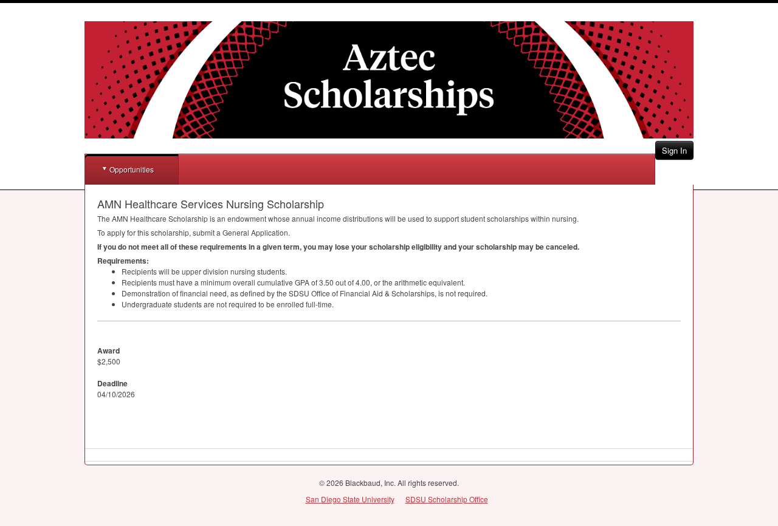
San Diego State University (350, 499)
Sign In (674, 150)
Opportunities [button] (131, 169)
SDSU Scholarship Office (446, 499)
